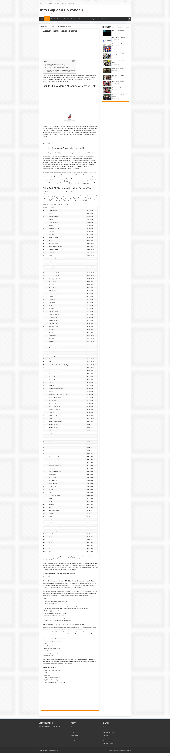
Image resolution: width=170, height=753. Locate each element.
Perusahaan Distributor (56, 19)
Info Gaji (47, 19)
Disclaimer (64, 3)
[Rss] (130, 3)
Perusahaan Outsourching (88, 19)
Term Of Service (71, 3)
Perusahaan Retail (75, 19)
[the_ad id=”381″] (47, 143)
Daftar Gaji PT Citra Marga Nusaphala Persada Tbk (57, 67)
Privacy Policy (57, 3)
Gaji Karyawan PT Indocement (119, 43)
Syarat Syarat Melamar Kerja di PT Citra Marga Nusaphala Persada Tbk (62, 70)
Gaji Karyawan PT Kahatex (118, 37)
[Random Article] (129, 19)
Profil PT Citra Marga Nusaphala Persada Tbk (56, 65)
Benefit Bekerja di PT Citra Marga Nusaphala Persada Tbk (59, 71)
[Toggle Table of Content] (73, 61)
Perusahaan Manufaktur (101, 19)
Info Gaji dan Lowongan (61, 10)
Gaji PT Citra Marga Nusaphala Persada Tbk (54, 64)
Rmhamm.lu (116, 750)
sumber (90, 183)
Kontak (50, 3)
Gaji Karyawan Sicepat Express (119, 87)
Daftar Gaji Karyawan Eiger (118, 68)
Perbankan (66, 19)
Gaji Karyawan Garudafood (118, 54)
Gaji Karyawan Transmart (118, 81)
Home (41, 3)
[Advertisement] (70, 46)
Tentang (45, 3)
